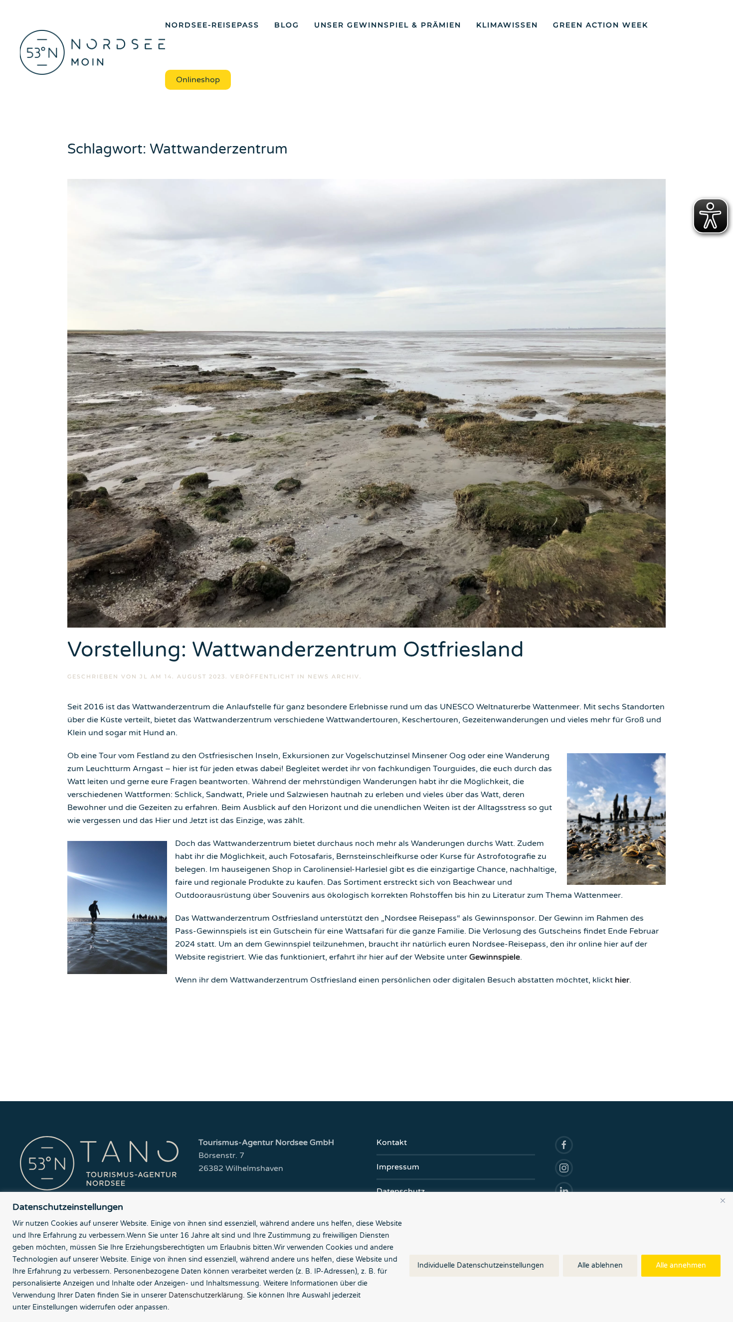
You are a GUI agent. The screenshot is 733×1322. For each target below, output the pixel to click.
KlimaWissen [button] (507, 24)
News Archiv (334, 676)
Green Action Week (600, 24)
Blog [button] (286, 24)
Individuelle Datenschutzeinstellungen (480, 1265)
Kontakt (391, 1143)
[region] (366, 1257)
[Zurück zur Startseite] (92, 52)
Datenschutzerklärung (206, 1295)
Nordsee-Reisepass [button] (212, 24)
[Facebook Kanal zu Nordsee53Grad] (564, 1145)
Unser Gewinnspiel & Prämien (387, 24)
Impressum (397, 1167)
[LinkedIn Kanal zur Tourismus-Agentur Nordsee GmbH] (564, 1191)
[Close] (723, 1200)
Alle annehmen (681, 1265)
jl (144, 676)
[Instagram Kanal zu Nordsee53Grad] (564, 1168)
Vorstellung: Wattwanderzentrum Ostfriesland (295, 649)
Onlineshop (198, 80)
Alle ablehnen (600, 1265)
